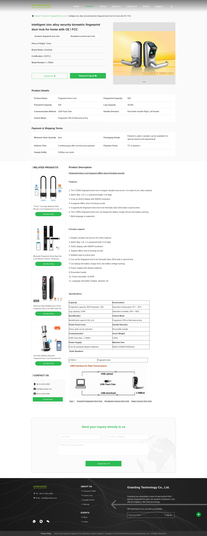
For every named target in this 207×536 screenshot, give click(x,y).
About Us (116, 6)
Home (76, 6)
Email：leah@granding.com (46, 498)
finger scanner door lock (141, 401)
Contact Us (131, 6)
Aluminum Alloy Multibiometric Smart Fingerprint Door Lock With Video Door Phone (48, 308)
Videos (102, 6)
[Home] (41, 6)
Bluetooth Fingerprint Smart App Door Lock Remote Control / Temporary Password (47, 258)
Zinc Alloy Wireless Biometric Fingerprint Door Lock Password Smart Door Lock (48, 358)
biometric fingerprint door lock (89, 401)
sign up (168, 515)
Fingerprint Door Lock (58, 16)
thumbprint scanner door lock (117, 401)
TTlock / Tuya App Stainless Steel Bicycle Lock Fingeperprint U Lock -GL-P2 (48, 209)
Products (89, 6)
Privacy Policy (46, 533)
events (146, 6)
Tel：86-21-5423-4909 (44, 493)
